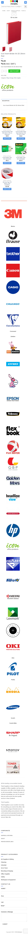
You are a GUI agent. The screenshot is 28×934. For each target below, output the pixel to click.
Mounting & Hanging (7, 871)
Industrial (3, 865)
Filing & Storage (9, 77)
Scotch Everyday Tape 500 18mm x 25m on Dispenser (7, 133)
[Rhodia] (13, 690)
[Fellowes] (13, 414)
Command (13, 331)
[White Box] (13, 767)
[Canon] (13, 270)
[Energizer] (13, 380)
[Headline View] (13, 497)
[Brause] (13, 237)
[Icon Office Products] (8, 88)
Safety (3, 877)
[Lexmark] (13, 613)
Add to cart (14, 71)
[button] (2, 2)
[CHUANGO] (13, 303)
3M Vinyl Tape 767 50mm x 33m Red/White (7, 184)
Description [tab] (5, 100)
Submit (5, 924)
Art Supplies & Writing (7, 859)
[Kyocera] (13, 597)
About (3, 838)
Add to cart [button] (7, 138)
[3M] (13, 213)
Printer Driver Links (7, 841)
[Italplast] (13, 563)
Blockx (13, 226)
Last (2, 902)
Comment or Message (7, 912)
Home (3, 10)
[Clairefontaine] (13, 320)
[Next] (25, 32)
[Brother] (13, 253)
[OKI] (13, 647)
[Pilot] (13, 668)
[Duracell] (13, 347)
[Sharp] (13, 734)
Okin (13, 658)
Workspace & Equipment (8, 879)
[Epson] (13, 397)
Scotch (13, 718)
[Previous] (3, 32)
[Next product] (12, 14)
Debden (13, 336)
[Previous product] (15, 14)
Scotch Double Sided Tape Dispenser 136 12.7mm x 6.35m (21, 133)
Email (3, 905)
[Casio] (13, 287)
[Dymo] (13, 364)
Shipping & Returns (7, 835)
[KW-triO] (13, 580)
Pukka (13, 679)
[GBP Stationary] (13, 464)
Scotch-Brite (13, 723)
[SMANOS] (13, 750)
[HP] (13, 530)
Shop (8, 10)
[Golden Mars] (13, 480)
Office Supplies (15, 10)
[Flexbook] (13, 430)
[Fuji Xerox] (13, 447)
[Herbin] (13, 514)
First (2, 896)
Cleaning (3, 862)
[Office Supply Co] (13, 630)
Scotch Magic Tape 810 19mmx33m (7, 158)
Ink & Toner (4, 868)
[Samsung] (13, 707)
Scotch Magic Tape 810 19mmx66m (20, 158)
